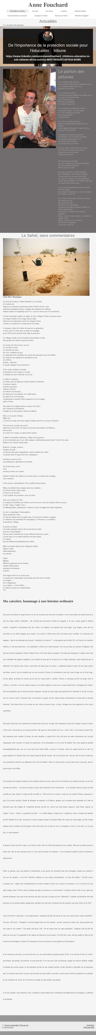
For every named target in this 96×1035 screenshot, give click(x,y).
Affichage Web (89, 1027)
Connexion (90, 1025)
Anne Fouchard (48, 4)
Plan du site (24, 1025)
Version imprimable (11, 1025)
